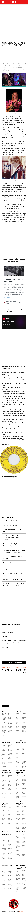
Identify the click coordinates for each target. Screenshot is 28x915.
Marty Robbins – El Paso (10, 525)
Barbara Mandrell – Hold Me (21, 710)
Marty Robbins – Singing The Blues (14, 579)
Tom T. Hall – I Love (6, 710)
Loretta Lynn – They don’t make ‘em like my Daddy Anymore (21, 866)
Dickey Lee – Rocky (9, 569)
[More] (24, 53)
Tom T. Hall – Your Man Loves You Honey (21, 772)
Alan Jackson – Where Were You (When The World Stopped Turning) (13, 537)
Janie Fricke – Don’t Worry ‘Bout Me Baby (21, 742)
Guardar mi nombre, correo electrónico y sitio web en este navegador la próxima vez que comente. (14, 641)
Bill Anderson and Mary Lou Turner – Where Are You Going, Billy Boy (14, 551)
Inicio (3, 38)
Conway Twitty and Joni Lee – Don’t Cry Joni (20, 803)
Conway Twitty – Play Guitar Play (6, 771)
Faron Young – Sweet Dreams (6, 741)
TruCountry (9, 38)
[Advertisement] (14, 19)
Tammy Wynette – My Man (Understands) (11, 545)
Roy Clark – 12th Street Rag (11, 521)
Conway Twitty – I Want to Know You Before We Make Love (7, 834)
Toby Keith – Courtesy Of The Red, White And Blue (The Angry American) (13, 586)
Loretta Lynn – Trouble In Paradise (7, 669)
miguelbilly (6, 47)
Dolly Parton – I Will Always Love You (7, 865)
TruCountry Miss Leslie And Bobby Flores (21, 670)
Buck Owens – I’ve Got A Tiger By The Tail (7, 803)
